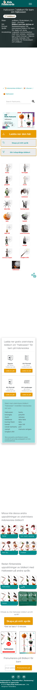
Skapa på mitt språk (20, 143)
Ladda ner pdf (10, 371)
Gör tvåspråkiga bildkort (20, 152)
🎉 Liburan (28, 88)
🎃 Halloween (8, 94)
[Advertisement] (18, 66)
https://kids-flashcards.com (16, 684)
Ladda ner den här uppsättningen (20, 135)
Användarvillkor (17, 680)
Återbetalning (28, 680)
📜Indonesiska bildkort (13, 88)
